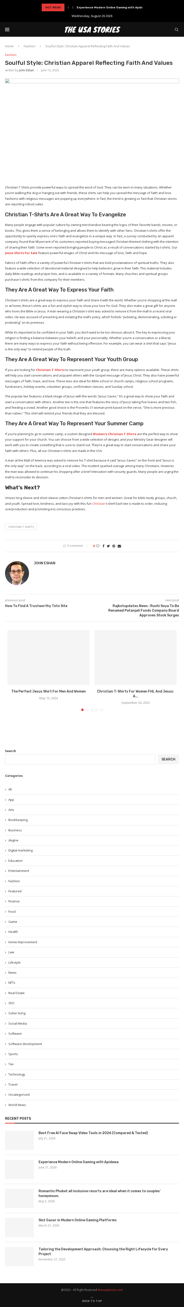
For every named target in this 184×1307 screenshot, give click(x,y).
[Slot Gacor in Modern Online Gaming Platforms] (19, 1227)
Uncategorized (19, 1094)
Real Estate (16, 993)
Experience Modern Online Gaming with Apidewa (112, 7)
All (10, 789)
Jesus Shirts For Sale (21, 253)
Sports (13, 1054)
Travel (12, 1084)
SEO (11, 1003)
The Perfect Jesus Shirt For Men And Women (48, 691)
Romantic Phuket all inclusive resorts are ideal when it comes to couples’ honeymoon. (100, 1193)
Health (13, 932)
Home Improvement (22, 942)
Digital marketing (20, 850)
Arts (11, 810)
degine (13, 840)
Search (10, 751)
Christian (98, 503)
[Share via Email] (119, 546)
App (11, 799)
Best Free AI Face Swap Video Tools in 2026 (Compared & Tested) (93, 1133)
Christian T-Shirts (50, 370)
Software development (25, 1044)
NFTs (11, 982)
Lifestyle (14, 962)
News (12, 972)
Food (12, 911)
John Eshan (26, 70)
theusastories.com (110, 1290)
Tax (11, 1064)
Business (15, 830)
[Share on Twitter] (108, 546)
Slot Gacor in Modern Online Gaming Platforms (78, 1220)
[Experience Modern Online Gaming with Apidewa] (19, 1169)
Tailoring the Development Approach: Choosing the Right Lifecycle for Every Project (103, 1251)
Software (15, 1033)
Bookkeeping (18, 820)
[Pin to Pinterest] (113, 546)
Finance (14, 901)
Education (15, 860)
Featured (15, 891)
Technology (16, 1074)
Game (12, 921)
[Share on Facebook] (103, 546)
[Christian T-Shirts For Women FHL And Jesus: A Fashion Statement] (135, 657)
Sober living (16, 1013)
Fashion (29, 46)
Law (11, 952)
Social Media (17, 1023)
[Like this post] (97, 546)
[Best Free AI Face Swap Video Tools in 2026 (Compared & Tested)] (19, 1140)
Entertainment (18, 871)
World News (17, 1105)
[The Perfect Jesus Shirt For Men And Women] (48, 657)
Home (9, 46)
